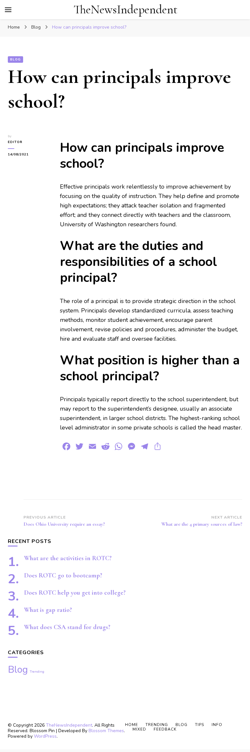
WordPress (45, 736)
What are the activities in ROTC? (68, 558)
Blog (15, 59)
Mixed (139, 729)
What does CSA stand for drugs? (67, 627)
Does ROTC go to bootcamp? (63, 575)
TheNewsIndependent (125, 9)
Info (217, 724)
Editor (15, 142)
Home (131, 724)
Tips (199, 724)
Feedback (165, 729)
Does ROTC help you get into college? (75, 593)
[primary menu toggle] (8, 9)
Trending (37, 671)
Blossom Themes (106, 731)
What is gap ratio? (48, 610)
